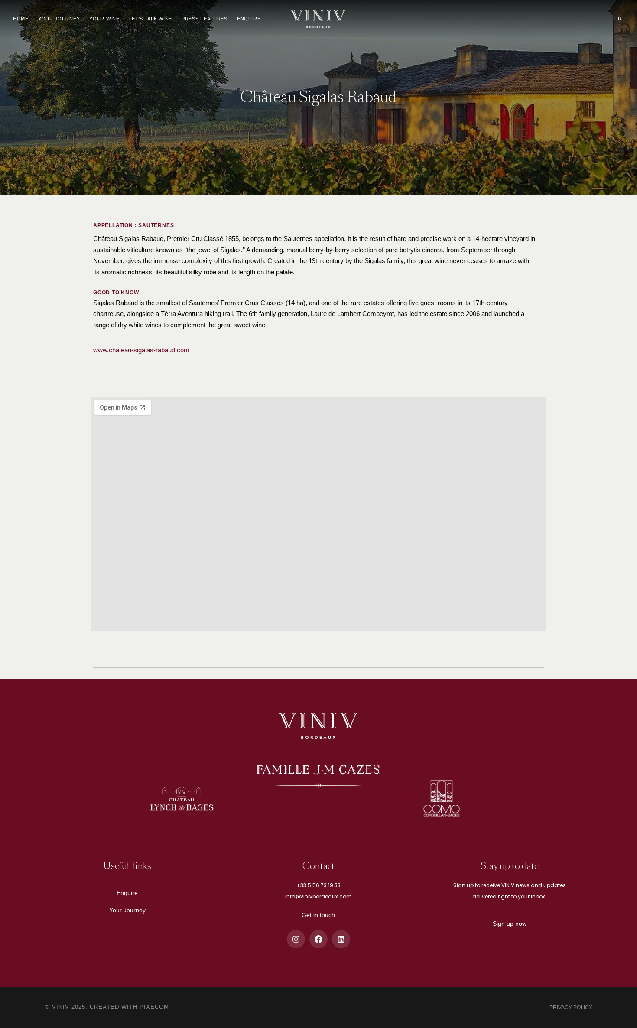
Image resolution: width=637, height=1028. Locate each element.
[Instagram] (296, 939)
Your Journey (127, 910)
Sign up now (509, 923)
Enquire (127, 892)
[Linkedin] (341, 939)
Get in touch (318, 914)
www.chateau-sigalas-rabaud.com (141, 350)
